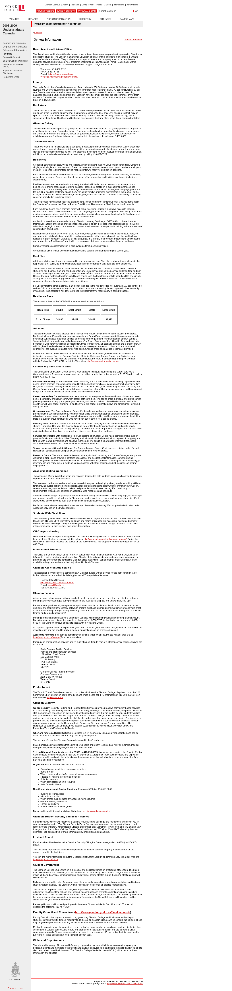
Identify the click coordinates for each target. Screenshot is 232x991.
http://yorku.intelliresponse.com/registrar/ (125, 983)
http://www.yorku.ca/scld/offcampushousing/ (105, 539)
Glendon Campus (52, 5)
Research (75, 5)
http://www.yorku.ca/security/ (96, 811)
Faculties (14, 19)
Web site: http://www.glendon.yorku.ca (59, 77)
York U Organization (59, 19)
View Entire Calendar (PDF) (13, 65)
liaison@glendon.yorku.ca (61, 74)
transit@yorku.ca (55, 585)
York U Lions (132, 5)
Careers (107, 5)
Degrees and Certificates (15, 46)
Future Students (45, 11)
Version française (133, 39)
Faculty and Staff (87, 11)
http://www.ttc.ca (55, 697)
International (119, 5)
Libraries (33, 19)
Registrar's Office (11, 77)
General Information (12, 57)
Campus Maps (127, 19)
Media (99, 5)
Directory (85, 19)
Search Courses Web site (15, 61)
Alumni (65, 5)
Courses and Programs (14, 43)
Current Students (66, 11)
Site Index (105, 19)
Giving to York (88, 5)
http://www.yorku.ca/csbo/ (45, 859)
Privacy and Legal (15, 988)
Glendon (38, 33)
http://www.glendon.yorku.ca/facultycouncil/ (102, 912)
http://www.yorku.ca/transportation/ (57, 582)
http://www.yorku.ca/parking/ (47, 637)
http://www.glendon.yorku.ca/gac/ (103, 361)
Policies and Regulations (15, 50)
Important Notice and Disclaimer (13, 72)
